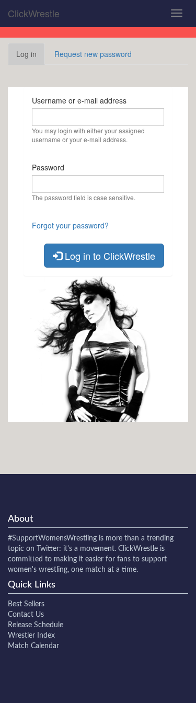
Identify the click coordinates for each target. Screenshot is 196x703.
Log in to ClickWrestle (108, 255)
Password (48, 167)
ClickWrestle (34, 13)
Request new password (93, 54)
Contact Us (26, 614)
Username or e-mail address (79, 100)
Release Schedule (35, 625)
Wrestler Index (31, 635)
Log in (30, 57)
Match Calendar (33, 646)
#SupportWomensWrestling (52, 538)
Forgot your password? (70, 225)
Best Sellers (26, 604)
